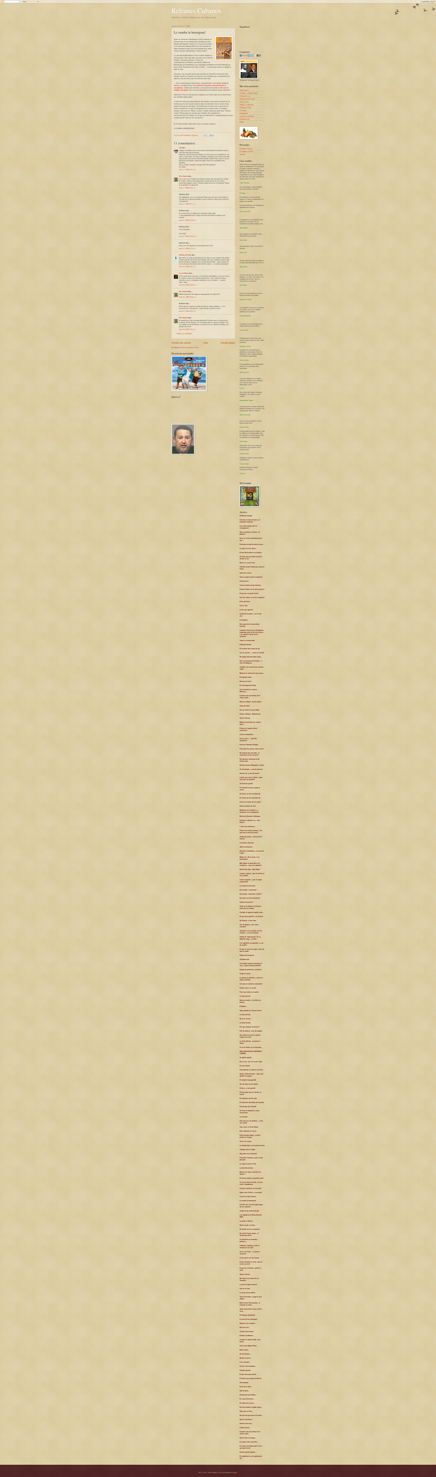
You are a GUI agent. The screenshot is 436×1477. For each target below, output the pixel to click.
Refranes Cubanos (196, 10)
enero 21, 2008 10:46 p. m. (188, 297)
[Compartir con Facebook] (210, 135)
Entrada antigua (228, 343)
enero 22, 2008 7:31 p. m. (187, 329)
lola (180, 148)
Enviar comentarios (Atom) (190, 347)
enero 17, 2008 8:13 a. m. (187, 188)
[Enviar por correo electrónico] (204, 135)
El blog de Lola (244, 119)
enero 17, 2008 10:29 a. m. (188, 220)
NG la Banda (183, 176)
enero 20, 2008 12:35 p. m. (188, 285)
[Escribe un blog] (206, 135)
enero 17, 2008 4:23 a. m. (187, 169)
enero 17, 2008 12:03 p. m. (188, 236)
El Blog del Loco (245, 96)
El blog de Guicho (245, 107)
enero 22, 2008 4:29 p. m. (187, 311)
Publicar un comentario (184, 333)
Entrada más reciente (181, 343)
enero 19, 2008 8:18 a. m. (187, 266)
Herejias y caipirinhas (247, 105)
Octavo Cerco (244, 102)
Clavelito (242, 154)
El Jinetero (243, 110)
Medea (242, 122)
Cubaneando (244, 113)
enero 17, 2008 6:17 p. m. (187, 248)
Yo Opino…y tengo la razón (249, 93)
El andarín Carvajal (246, 149)
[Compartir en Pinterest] (213, 135)
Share (244, 55)
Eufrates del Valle (185, 255)
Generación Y (244, 90)
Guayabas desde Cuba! (247, 99)
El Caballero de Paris (246, 151)
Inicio (205, 343)
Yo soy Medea (184, 273)
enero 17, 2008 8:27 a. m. (187, 204)
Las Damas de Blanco (247, 116)
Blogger (234, 1472)
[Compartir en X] (208, 135)
